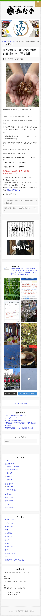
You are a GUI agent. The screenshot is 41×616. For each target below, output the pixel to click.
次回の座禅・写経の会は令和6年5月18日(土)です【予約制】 (20, 202)
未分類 (7, 543)
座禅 (14, 194)
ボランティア (9, 523)
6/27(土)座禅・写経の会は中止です (15, 415)
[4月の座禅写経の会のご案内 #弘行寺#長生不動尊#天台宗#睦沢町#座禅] (29, 311)
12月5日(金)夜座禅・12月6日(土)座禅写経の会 (19, 428)
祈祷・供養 (10, 486)
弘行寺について (10, 464)
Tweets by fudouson (20, 403)
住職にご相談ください (13, 190)
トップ (7, 460)
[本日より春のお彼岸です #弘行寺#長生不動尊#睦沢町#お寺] (29, 356)
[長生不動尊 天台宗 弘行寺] (20, 10)
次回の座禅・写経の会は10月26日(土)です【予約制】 (20, 209)
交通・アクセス (10, 501)
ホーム (4, 41)
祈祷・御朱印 (9, 484)
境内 (10, 194)
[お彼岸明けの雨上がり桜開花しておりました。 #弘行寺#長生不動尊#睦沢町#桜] (12, 356)
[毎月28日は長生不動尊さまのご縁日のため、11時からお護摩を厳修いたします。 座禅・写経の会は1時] (12, 379)
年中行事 (9, 480)
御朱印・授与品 (11, 490)
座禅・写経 (11, 41)
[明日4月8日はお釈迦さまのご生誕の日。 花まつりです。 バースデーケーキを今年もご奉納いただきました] (12, 334)
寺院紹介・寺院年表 (13, 466)
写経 (7, 194)
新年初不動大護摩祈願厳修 (13, 420)
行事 (6, 550)
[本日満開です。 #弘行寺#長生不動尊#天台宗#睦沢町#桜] (29, 334)
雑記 (6, 556)
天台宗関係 (8, 533)
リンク (7, 504)
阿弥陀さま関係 (10, 553)
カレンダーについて (11, 418)
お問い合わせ (9, 507)
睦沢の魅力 (8, 494)
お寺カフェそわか (10, 519)
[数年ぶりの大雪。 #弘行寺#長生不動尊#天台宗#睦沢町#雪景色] (29, 379)
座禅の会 (9, 473)
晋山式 (7, 540)
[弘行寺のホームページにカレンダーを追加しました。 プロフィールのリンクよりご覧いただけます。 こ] (12, 311)
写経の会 (9, 476)
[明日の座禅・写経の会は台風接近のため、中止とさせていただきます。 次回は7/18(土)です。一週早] (29, 289)
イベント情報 (9, 497)
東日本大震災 (9, 546)
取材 (6, 530)
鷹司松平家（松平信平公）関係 (14, 560)
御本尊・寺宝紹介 (12, 469)
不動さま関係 (9, 526)
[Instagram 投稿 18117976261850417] (12, 289)
